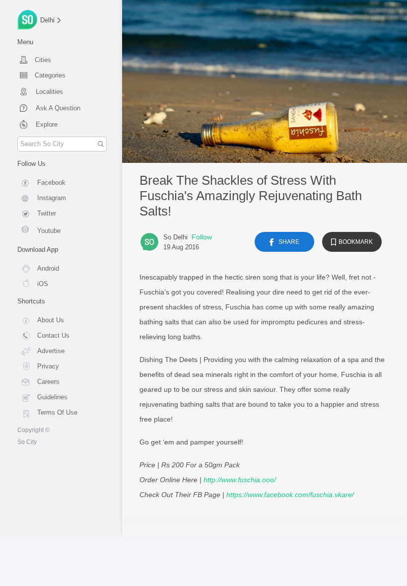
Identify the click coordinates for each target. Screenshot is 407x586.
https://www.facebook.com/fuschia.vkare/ (290, 495)
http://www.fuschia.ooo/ (240, 480)
